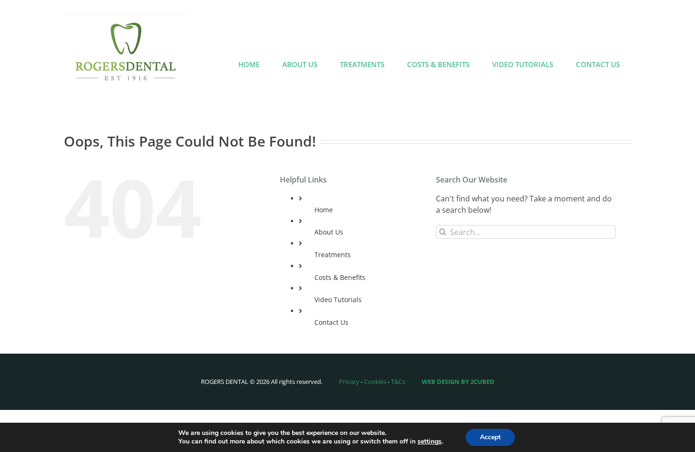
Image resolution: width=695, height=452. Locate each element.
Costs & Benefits (339, 277)
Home (323, 209)
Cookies (375, 381)
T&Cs (398, 381)
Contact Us (331, 322)
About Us (328, 231)
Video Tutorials (338, 299)
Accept (490, 437)
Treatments (332, 254)
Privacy (349, 381)
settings (429, 441)
